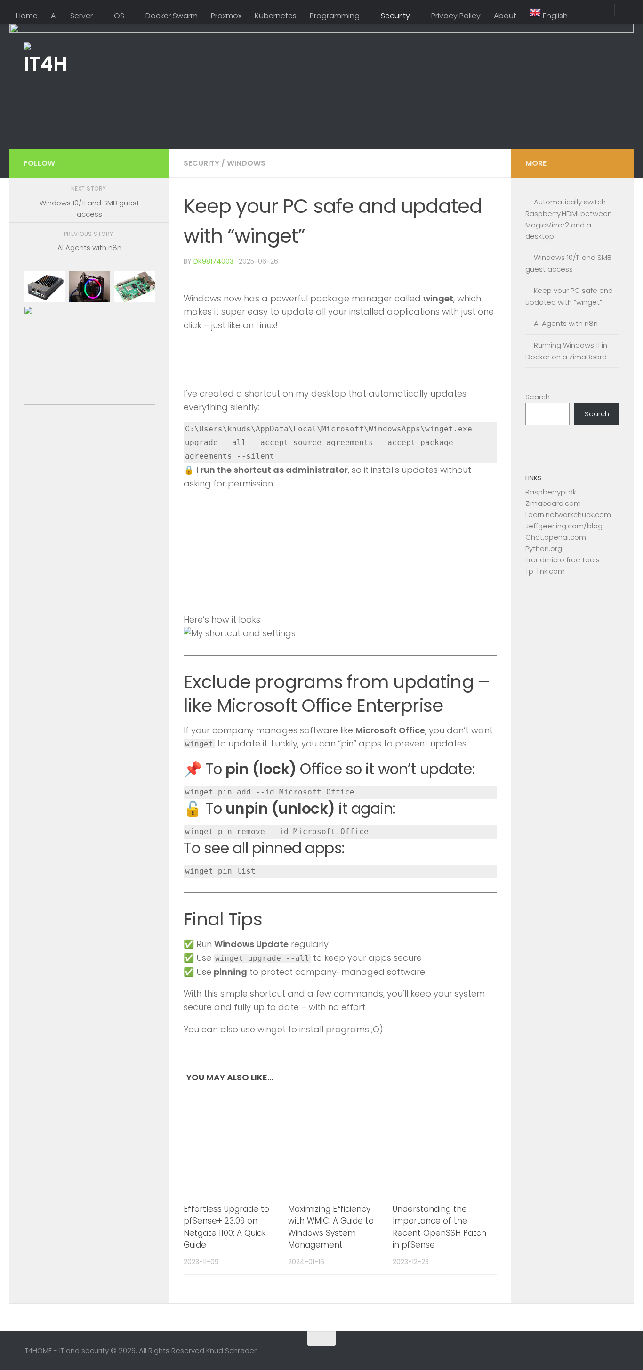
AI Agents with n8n (566, 323)
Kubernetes (276, 15)
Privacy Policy (456, 15)
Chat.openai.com (555, 537)
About (505, 15)
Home (27, 15)
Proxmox (226, 15)
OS (119, 15)
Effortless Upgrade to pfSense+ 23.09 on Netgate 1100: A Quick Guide (226, 1227)
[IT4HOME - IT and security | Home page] (45, 63)
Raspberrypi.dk (550, 492)
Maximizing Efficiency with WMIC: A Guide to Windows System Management (331, 1227)
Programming (335, 15)
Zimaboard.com (553, 503)
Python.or (541, 548)
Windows (246, 163)
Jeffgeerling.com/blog (564, 526)
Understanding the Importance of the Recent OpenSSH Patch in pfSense (439, 1227)
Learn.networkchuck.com (568, 514)
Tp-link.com (545, 571)
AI (54, 15)
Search (537, 397)
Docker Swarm (171, 15)
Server (81, 15)
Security (395, 15)
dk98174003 (213, 261)
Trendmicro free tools (562, 560)
